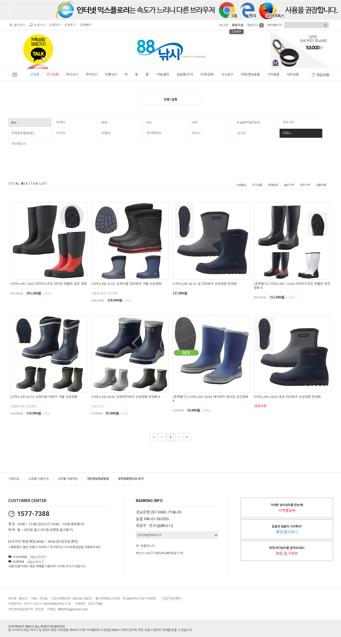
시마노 (286, 133)
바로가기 (39, 25)
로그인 (223, 25)
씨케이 (60, 122)
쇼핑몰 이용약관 (68, 479)
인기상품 (53, 74)
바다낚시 (72, 74)
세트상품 (293, 74)
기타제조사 (18, 144)
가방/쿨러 (162, 74)
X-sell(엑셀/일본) (248, 122)
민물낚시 (111, 74)
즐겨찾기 (19, 25)
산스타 (241, 133)
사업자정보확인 (171, 598)
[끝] (187, 437)
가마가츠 (288, 122)
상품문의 (54, 25)
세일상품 (322, 75)
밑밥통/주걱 (185, 74)
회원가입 (237, 25)
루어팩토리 (154, 133)
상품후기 (69, 25)
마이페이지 (274, 25)
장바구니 (254, 25)
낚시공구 (227, 74)
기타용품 (273, 74)
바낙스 (196, 133)
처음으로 (13, 479)
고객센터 (85, 25)
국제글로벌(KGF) (22, 133)
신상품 (34, 74)
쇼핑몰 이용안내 (38, 479)
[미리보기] (43, 275)
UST (195, 122)
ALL (14, 122)
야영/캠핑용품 (250, 74)
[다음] (179, 437)
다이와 (60, 133)
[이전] (162, 437)
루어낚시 (92, 74)
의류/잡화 (207, 74)
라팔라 (105, 133)
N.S (149, 122)
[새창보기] (54, 275)
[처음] (154, 437)
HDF (104, 122)
